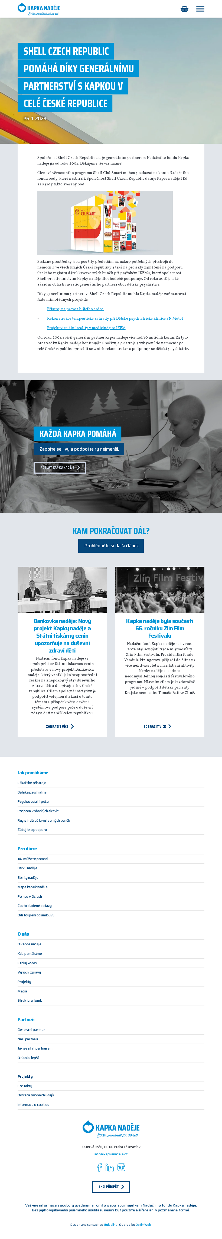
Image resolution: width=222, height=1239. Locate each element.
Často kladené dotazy (35, 906)
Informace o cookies (33, 1104)
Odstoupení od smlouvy (36, 915)
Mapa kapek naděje (32, 887)
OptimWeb (143, 1224)
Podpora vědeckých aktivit (38, 811)
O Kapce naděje (29, 944)
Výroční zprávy (29, 972)
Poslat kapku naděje (57, 467)
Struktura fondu (30, 1000)
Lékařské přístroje (32, 783)
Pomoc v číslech (30, 896)
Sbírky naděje (28, 877)
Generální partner (31, 1029)
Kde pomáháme (30, 953)
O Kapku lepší (28, 1058)
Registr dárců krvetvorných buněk (44, 820)
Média (22, 991)
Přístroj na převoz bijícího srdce (75, 309)
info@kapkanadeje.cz (111, 1154)
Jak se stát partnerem (35, 1048)
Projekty (24, 982)
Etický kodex (27, 963)
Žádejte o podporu (32, 829)
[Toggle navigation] (199, 9)
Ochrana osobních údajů (36, 1095)
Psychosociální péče (33, 801)
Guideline (110, 1224)
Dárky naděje (27, 868)
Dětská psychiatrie (32, 792)
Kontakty (25, 1086)
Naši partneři (28, 1039)
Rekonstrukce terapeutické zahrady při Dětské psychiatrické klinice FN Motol (115, 318)
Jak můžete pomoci (33, 859)
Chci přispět (109, 1186)
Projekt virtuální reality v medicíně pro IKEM (86, 328)
